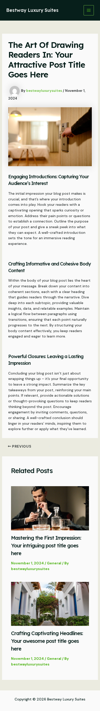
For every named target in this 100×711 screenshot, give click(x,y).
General (54, 563)
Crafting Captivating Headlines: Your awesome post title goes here (47, 641)
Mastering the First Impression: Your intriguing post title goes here (46, 545)
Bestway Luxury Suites (32, 10)
